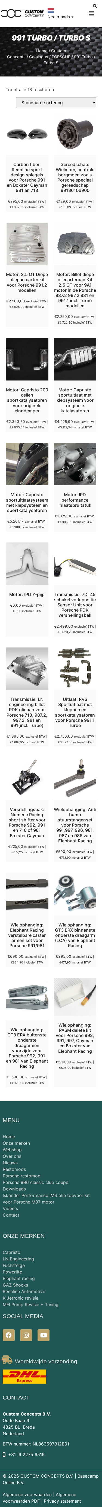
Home (42, 50)
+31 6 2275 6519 (26, 1454)
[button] (91, 14)
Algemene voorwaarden (27, 1494)
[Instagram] (26, 1335)
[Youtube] (44, 1335)
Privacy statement (62, 1501)
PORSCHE (61, 56)
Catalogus (38, 56)
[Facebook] (9, 1335)
